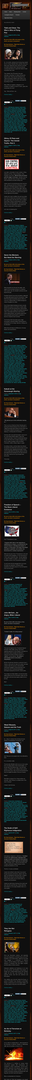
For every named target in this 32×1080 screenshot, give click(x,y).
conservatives (18, 362)
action (16, 114)
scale (13, 919)
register (6, 1016)
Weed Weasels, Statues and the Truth (12, 726)
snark (20, 129)
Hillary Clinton (18, 349)
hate (9, 710)
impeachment (11, 368)
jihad (8, 1012)
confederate (24, 809)
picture (26, 916)
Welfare (19, 1022)
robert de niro (7, 603)
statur (5, 819)
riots (21, 377)
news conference (13, 125)
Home (6, 11)
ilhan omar (14, 122)
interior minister (20, 122)
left (24, 812)
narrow (13, 916)
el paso (22, 237)
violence (15, 382)
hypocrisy (6, 915)
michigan (24, 598)
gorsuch (25, 488)
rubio (13, 129)
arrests (10, 484)
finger (8, 914)
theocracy (6, 922)
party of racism (14, 813)
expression (20, 594)
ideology (13, 1011)
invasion (17, 1011)
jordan (11, 1012)
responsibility (7, 246)
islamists (6, 123)
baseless (21, 357)
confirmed (6, 362)
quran (17, 1015)
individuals (18, 240)
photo (23, 916)
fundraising (6, 239)
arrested (6, 484)
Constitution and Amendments (17, 226)
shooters (9, 247)
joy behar (16, 915)
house (22, 367)
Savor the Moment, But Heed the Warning (12, 256)
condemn (15, 706)
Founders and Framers (9, 349)
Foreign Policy (10, 1001)
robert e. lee (9, 817)
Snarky (8, 112)
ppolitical (24, 813)
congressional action (8, 119)
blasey (25, 357)
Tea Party (12, 112)
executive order (7, 1011)
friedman (19, 121)
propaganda (6, 375)
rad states (23, 494)
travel (16, 1021)
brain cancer (18, 704)
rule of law (24, 377)
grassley (6, 367)
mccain (24, 711)
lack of (23, 370)
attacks (20, 1007)
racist (5, 816)
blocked (23, 116)
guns (14, 240)
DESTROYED (12, 812)
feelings (6, 595)
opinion (18, 599)
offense (10, 599)
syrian (14, 1018)
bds (20, 116)
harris (5, 490)
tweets (8, 132)
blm (13, 809)
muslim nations (11, 1014)
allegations (6, 356)
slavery (17, 817)
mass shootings (14, 241)
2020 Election (11, 107)
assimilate (12, 1007)
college (16, 591)
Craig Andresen (7, 108)
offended (6, 599)
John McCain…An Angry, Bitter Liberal (12, 613)
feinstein (14, 366)
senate (12, 378)
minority (21, 491)
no (21, 373)
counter (12, 810)
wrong (25, 248)
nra (16, 243)
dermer (11, 121)
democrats (18, 487)
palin (20, 916)
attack (17, 1007)
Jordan (8, 1003)
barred (17, 116)
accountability (7, 235)
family (10, 366)
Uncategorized (7, 114)
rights (5, 247)
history (5, 122)
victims (16, 248)
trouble (25, 130)
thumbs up (11, 922)
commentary (10, 118)
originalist (10, 374)
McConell (6, 373)
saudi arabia (10, 1018)
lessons (6, 371)
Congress (17, 107)
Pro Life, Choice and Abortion (18, 480)
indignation (11, 915)
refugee (20, 1015)
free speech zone (17, 595)
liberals (5, 241)
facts (5, 914)
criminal (6, 594)
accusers (24, 355)
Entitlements (9, 803)
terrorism (6, 1019)
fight (17, 366)
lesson (5, 813)
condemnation (21, 706)
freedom (9, 596)
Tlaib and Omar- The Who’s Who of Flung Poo (12, 30)
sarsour (21, 495)
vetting (8, 1022)
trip (22, 130)
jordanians (15, 1012)
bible (11, 911)
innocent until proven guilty (21, 368)
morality (9, 243)
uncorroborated (7, 382)
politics (19, 126)
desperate (23, 487)
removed (6, 495)
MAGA (23, 110)
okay (24, 125)
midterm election (12, 373)
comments (16, 118)
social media (20, 603)
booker (16, 484)
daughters (11, 364)
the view (13, 920)
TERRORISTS (12, 1019)
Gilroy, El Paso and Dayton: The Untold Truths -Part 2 (11, 140)
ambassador (7, 115)
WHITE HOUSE (20, 922)
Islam (24, 108)
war (23, 248)
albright (21, 1005)
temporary (23, 1018)
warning (19, 382)
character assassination (9, 360)
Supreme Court (11, 353)
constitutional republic (9, 363)
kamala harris (24, 240)
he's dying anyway (18, 710)
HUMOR (9, 122)
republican (6, 377)
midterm (17, 491)
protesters (19, 375)
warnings (24, 382)
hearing (9, 490)
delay (14, 487)
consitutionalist (13, 486)
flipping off (12, 914)
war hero (22, 717)
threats (16, 381)
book (14, 704)
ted (22, 919)
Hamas (15, 1001)
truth (19, 820)
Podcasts (17, 14)
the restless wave (20, 715)
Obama (21, 230)
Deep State (11, 348)
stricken (21, 714)
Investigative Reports (9, 14)
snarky (23, 129)
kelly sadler (10, 711)
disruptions (6, 488)
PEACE (22, 1014)
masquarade (19, 711)
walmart (20, 248)
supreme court (18, 378)
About (10, 11)
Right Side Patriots (8, 17)
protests (19, 494)
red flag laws (20, 244)
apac (11, 116)
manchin (22, 371)
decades (11, 487)
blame (26, 235)
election (18, 364)
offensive (14, 599)
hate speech (23, 596)
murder (13, 243)
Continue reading (8, 94)
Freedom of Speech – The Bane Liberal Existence (12, 507)
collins (16, 360)
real (11, 816)
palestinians (17, 1014)
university (12, 606)
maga (9, 241)
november (25, 373)
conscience (6, 707)
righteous (6, 919)
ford (19, 366)
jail (8, 598)
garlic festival (13, 239)
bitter (11, 704)
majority (13, 491)
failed (7, 709)
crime (23, 592)
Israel (5, 110)
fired (14, 709)
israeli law (14, 123)
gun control (21, 239)
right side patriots (8, 129)
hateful (11, 710)
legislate (22, 490)
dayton (19, 237)
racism (23, 814)
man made (25, 915)
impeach (6, 368)
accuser (19, 355)
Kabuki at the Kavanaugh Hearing (12, 390)
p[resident (25, 493)
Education (20, 802)
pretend (23, 713)
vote (19, 498)
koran (19, 1012)
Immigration (19, 1001)
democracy (6, 121)
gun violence (10, 240)
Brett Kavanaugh (12, 345)
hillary (23, 710)
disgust (20, 912)
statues (24, 817)
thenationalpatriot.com (16, 130)
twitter (8, 606)
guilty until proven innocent (14, 367)
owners (9, 813)
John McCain (10, 700)
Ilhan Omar (20, 108)
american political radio (15, 115)
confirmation (21, 360)
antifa (23, 235)
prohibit (11, 127)
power (21, 374)
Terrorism (17, 112)
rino (13, 714)
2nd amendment (18, 233)
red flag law (14, 244)
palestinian (11, 126)
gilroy (17, 239)
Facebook (16, 228)
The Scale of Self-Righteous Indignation (13, 829)
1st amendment (13, 590)
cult (10, 1010)
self (15, 919)
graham (22, 366)
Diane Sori (11, 228)
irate (5, 370)
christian (18, 911)
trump (5, 132)
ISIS (24, 1001)
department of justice (13, 594)
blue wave (12, 359)
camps (10, 1008)
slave (13, 817)
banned (14, 116)
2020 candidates (10, 233)
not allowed (19, 125)
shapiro (16, 129)
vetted (5, 1022)
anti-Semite (6, 116)
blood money (13, 236)
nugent (16, 916)
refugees (25, 1015)
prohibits (15, 127)
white (5, 821)
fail (4, 709)
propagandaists (13, 375)
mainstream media (16, 371)
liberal (5, 491)
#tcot (5, 233)
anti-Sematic (24, 115)
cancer (22, 704)
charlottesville (18, 809)
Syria (10, 1004)
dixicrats (17, 812)
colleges (6, 592)
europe (22, 1010)
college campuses (23, 591)
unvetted (23, 1021)
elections (23, 364)
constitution (20, 486)
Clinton (14, 698)
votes (21, 498)
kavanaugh (12, 370)
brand (14, 911)
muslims (22, 123)
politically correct (8, 601)
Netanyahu (19, 111)
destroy (15, 121)
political (15, 126)
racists (8, 816)
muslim (18, 123)
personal (23, 243)
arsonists (11, 357)
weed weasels (23, 820)
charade (11, 706)
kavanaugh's (18, 370)
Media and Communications (10, 111)
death (15, 364)
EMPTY (19, 1010)
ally (22, 114)
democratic (24, 810)
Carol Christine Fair (18, 359)
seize (10, 378)
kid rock (20, 915)
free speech (10, 595)
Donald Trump (15, 108)
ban (23, 1007)
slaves (20, 817)
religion (24, 244)
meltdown (6, 916)
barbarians (6, 1008)
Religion (14, 908)
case (8, 591)
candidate (6, 706)
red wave (24, 375)
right (25, 127)
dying (24, 707)
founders (17, 914)
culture (10, 237)
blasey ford (6, 359)
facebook (25, 594)
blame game (7, 236)
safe (23, 1016)
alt (11, 808)
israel (10, 123)
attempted (16, 357)
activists (13, 483)
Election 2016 (17, 348)
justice (8, 370)
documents (12, 488)
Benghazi (10, 698)
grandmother (24, 121)
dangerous (15, 237)
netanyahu (6, 125)
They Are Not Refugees (9, 929)
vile (11, 132)
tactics (5, 379)
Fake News (21, 228)
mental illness (21, 241)
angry (8, 704)
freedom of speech (15, 596)
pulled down (16, 814)
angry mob (22, 356)
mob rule (19, 373)
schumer (6, 378)
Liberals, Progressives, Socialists (14, 110)
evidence (6, 366)
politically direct (15, 601)
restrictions (13, 246)
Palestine (6, 1004)
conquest (15, 1008)
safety (5, 1018)
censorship (11, 591)
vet (25, 1021)
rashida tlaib (20, 127)
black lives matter (8, 809)
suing (24, 603)
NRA (18, 230)
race (20, 814)
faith (26, 237)
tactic (23, 378)
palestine (6, 126)
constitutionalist (17, 363)
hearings (13, 490)
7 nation (17, 1005)
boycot (5, 118)
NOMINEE (6, 493)
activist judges (7, 483)
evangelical (24, 912)
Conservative (23, 107)
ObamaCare (10, 713)
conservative (17, 119)
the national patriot (20, 247)
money (5, 243)
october (15, 493)
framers (21, 914)
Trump (21, 112)
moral (10, 916)
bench (13, 484)
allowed (19, 114)
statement (17, 714)
